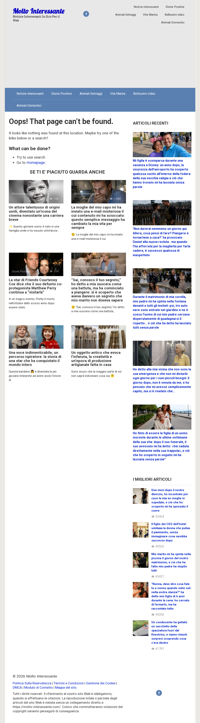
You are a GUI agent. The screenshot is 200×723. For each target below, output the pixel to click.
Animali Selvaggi (125, 14)
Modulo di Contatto (38, 687)
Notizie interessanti (146, 7)
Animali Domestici (172, 22)
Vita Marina (150, 14)
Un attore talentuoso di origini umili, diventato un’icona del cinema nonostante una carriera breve (36, 213)
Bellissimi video (174, 14)
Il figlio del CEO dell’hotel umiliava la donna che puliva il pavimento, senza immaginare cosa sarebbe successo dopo (170, 532)
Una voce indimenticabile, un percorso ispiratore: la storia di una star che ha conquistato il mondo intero (35, 358)
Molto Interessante (38, 10)
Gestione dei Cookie (100, 683)
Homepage (36, 162)
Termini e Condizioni (69, 683)
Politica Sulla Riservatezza (32, 683)
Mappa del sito (66, 687)
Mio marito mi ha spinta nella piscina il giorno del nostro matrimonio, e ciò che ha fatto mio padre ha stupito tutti (171, 562)
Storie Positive (175, 7)
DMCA (17, 687)
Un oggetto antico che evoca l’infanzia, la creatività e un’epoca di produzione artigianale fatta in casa (96, 358)
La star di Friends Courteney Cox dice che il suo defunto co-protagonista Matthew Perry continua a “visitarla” (35, 286)
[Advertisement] (100, 55)
